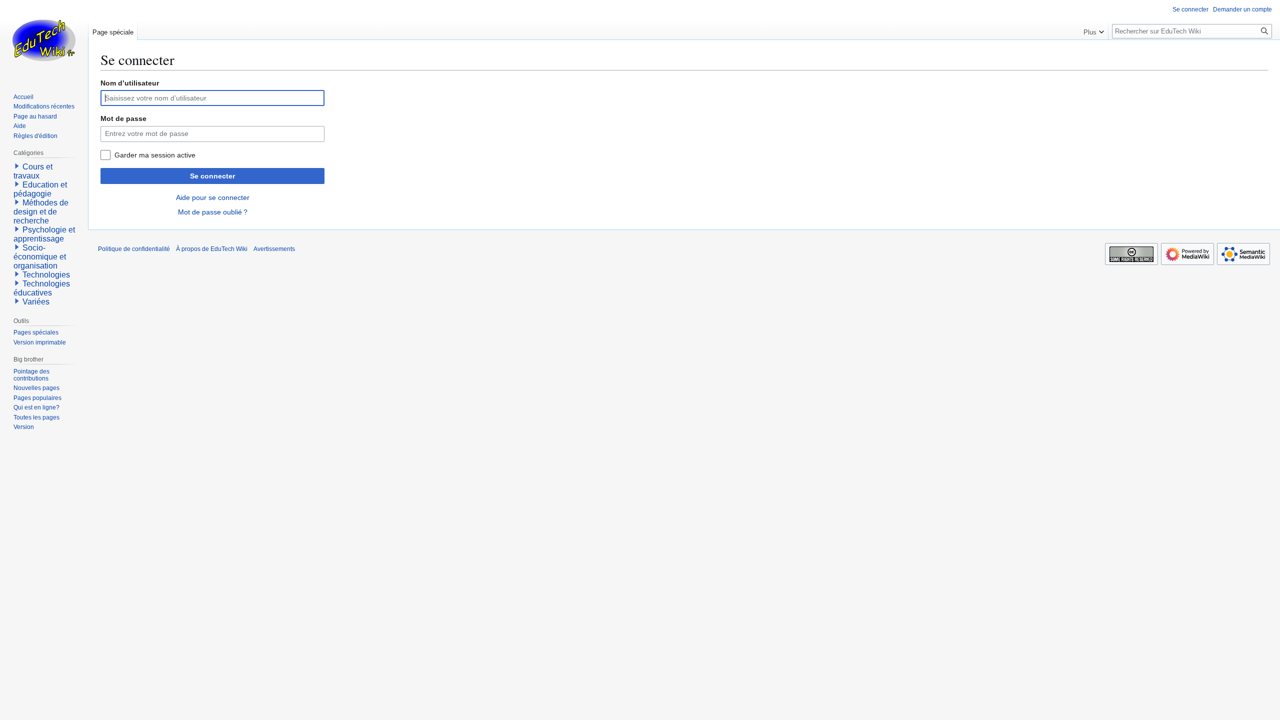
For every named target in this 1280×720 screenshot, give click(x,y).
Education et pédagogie (40, 189)
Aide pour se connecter (213, 198)
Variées (36, 302)
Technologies (46, 274)
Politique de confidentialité (134, 249)
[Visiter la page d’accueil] (44, 40)
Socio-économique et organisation (40, 257)
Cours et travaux (33, 171)
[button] (1094, 30)
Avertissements (274, 249)
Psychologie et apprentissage (44, 234)
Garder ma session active (155, 155)
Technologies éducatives (42, 288)
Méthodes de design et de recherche (41, 211)
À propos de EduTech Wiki (212, 249)
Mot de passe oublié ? (213, 212)
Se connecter (212, 176)
